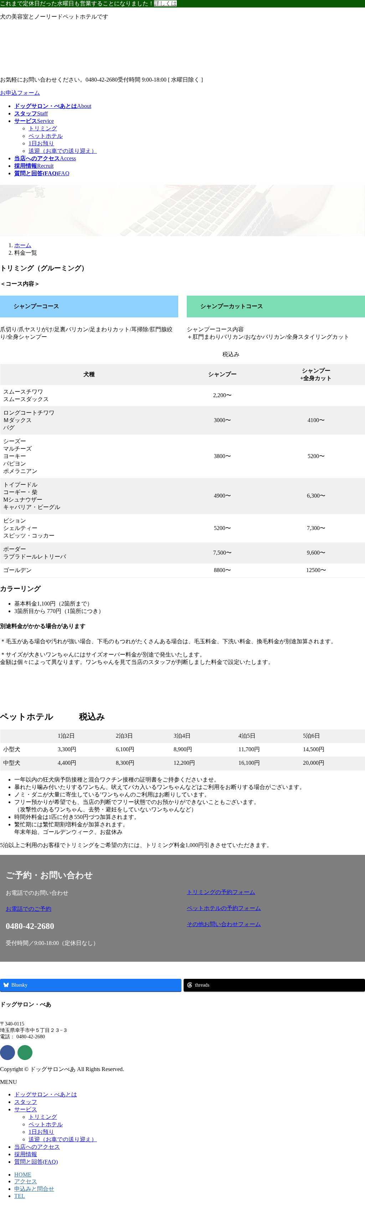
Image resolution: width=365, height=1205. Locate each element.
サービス (25, 1109)
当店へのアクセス (37, 1147)
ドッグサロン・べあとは (45, 1094)
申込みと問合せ (34, 1189)
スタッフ (25, 1102)
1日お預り (41, 143)
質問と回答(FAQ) (36, 1162)
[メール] (24, 1052)
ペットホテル (46, 136)
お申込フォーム (20, 93)
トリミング (43, 128)
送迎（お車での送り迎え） (63, 151)
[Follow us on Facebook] (7, 1052)
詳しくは (165, 3)
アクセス (25, 1181)
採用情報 (25, 1154)
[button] (92, 909)
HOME (22, 1175)
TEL (19, 1196)
